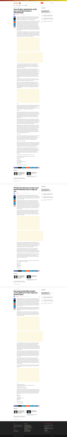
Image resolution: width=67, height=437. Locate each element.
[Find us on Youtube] (52, 0)
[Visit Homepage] (19, 3)
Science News (18, 7)
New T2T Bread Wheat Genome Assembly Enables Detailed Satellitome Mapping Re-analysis (46, 11)
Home (14, 7)
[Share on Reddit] (15, 22)
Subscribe (46, 430)
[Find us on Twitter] (51, 0)
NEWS (15, 0)
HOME (14, 0)
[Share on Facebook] (15, 17)
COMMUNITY (21, 0)
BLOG (19, 0)
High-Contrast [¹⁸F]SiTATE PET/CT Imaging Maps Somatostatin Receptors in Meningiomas (28, 431)
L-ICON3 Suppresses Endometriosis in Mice (48, 21)
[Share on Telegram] (15, 24)
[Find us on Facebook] (50, 0)
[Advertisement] (28, 44)
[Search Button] (42, 3)
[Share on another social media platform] (15, 27)
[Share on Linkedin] (15, 20)
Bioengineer (17, 14)
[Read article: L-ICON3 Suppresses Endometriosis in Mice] (29, 173)
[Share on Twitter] (15, 19)
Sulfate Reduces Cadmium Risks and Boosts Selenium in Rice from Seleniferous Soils (28, 428)
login (15, 284)
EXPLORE (17, 0)
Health (20, 7)
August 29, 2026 (20, 175)
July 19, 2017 (21, 14)
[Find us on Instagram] (17, 431)
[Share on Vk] (15, 25)
